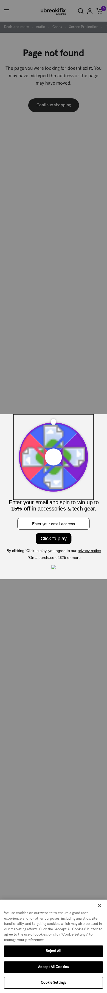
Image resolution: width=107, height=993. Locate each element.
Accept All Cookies (53, 967)
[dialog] (53, 946)
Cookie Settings (53, 982)
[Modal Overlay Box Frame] (53, 496)
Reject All (53, 951)
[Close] (100, 906)
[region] (53, 946)
